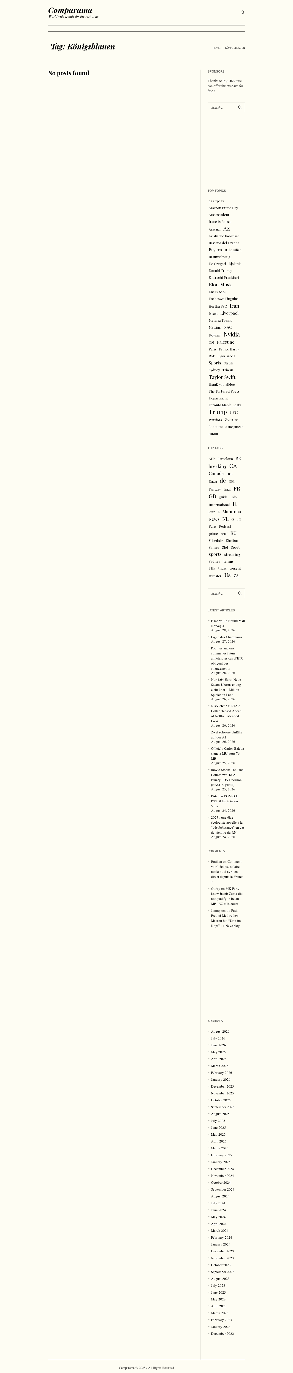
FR (236, 488)
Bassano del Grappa (224, 243)
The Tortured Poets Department (224, 394)
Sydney (214, 370)
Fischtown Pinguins (224, 298)
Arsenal (215, 229)
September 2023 (222, 1271)
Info (234, 497)
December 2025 (222, 1086)
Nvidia (232, 334)
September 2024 (222, 1189)
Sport (235, 547)
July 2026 (218, 1038)
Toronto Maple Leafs (225, 405)
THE (212, 568)
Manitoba (231, 511)
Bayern (215, 249)
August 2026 (220, 1031)
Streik (228, 363)
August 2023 (220, 1278)
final (227, 489)
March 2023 (219, 1313)
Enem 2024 (217, 292)
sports (215, 554)
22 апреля (217, 201)
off (239, 519)
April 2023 (219, 1306)
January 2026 (221, 1079)
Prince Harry (229, 349)
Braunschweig (220, 257)
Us (227, 575)
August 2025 (220, 1113)
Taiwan (227, 370)
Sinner (214, 547)
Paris (212, 349)
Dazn (213, 481)
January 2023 (221, 1326)
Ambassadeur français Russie (220, 218)
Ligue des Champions (226, 637)
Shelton (232, 540)
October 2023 (221, 1264)
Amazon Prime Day (223, 208)
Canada (216, 473)
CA (233, 465)
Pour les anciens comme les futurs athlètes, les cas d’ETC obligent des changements (227, 658)
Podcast (225, 526)
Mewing (215, 327)
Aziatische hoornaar (224, 236)
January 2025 (221, 1161)
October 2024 (221, 1182)
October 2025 (221, 1100)
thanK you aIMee (222, 384)
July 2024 (218, 1203)
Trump (218, 411)
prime (213, 533)
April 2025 (219, 1141)
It (234, 503)
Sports (215, 363)
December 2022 (222, 1333)
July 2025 (218, 1120)
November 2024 (222, 1175)
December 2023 (222, 1251)
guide (223, 497)
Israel (213, 313)
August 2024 (220, 1196)
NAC (228, 327)
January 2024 (221, 1244)
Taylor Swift (222, 377)
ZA (236, 575)
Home (216, 47)
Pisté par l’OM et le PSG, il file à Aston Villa (225, 801)
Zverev (231, 419)
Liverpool (229, 313)
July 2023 (218, 1285)
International (219, 504)
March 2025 (219, 1148)
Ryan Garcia (226, 356)
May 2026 (218, 1052)
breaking (218, 466)
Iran (234, 305)
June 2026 (218, 1045)
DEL (232, 481)
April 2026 (219, 1058)
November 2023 (222, 1258)
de (223, 480)
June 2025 (218, 1127)
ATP (212, 458)
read (224, 533)
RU (233, 533)
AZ (226, 228)
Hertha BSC (218, 306)
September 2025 (222, 1106)
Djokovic (235, 263)
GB (212, 496)
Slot (225, 547)
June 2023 (218, 1292)
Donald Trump (220, 270)
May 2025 (218, 1134)
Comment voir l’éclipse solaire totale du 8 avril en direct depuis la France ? (227, 871)
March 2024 (219, 1230)
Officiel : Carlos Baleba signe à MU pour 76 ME (227, 753)
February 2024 (221, 1237)
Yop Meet (229, 80)
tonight (235, 568)
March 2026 (219, 1065)
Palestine (225, 342)
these (222, 568)
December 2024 (222, 1168)
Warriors (215, 420)
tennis (228, 561)
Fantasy (215, 489)
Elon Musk (220, 284)
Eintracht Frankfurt (224, 277)
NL (225, 519)
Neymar (215, 335)
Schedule (216, 540)
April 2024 (219, 1223)
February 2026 (221, 1072)
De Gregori (217, 263)
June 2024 (218, 1209)
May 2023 (218, 1299)
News (214, 519)
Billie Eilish (233, 250)
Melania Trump (220, 320)
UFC (234, 412)
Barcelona (225, 458)
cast (230, 473)
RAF (212, 356)
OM (211, 342)
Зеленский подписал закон (226, 430)
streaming (232, 554)
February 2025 (221, 1155)
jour (212, 512)
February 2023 (221, 1319)
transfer (215, 576)
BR (238, 458)
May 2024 (218, 1216)
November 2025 (222, 1093)
